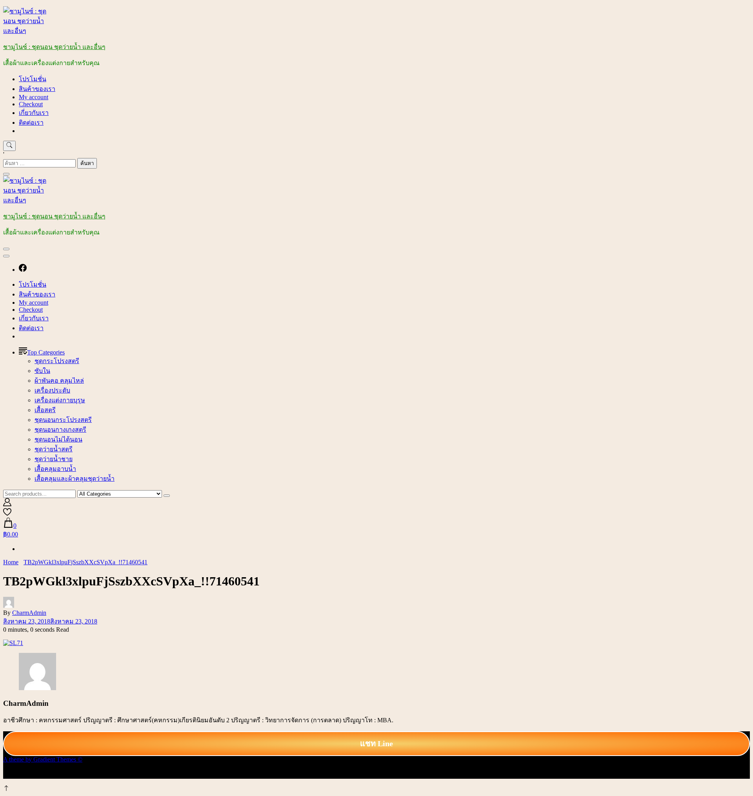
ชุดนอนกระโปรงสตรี (63, 419)
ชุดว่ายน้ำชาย (54, 459)
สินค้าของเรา (37, 88)
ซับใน (42, 370)
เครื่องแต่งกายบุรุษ (60, 400)
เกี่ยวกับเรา (34, 112)
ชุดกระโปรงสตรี (57, 361)
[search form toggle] (9, 146)
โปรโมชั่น (32, 79)
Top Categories (46, 352)
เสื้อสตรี (45, 410)
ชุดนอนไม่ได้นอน (58, 439)
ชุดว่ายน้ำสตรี (54, 449)
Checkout (31, 104)
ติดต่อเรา (31, 122)
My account (33, 97)
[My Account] (7, 504)
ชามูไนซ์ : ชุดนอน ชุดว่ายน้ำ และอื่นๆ (54, 47)
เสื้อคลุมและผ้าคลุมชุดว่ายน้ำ (75, 478)
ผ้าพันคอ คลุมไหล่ (59, 380)
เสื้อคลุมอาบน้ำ (55, 468)
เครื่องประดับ (52, 390)
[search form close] (6, 174)
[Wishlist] (7, 514)
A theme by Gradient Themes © (42, 759)
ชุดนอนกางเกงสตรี (60, 429)
